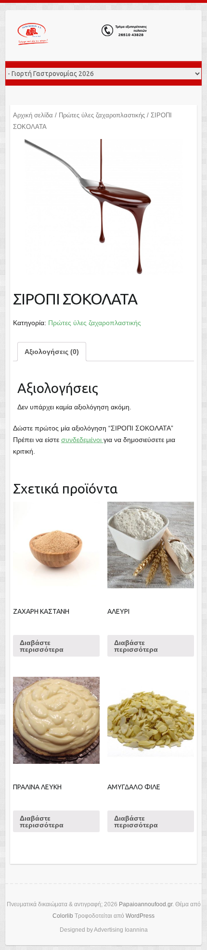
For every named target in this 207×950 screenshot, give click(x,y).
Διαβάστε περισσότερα (42, 646)
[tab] (51, 351)
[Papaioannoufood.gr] (82, 35)
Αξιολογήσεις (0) (52, 351)
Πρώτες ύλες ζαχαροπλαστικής (102, 115)
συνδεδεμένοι (82, 439)
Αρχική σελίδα (33, 115)
